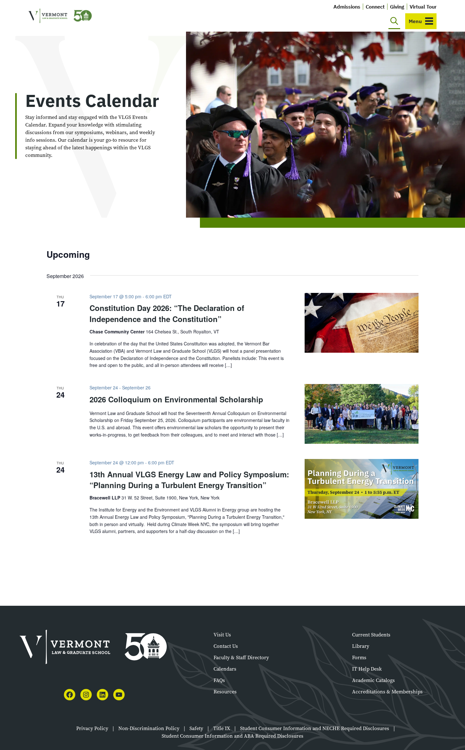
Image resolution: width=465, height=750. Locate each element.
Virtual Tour (423, 6)
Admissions (346, 6)
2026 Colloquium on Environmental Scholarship (176, 399)
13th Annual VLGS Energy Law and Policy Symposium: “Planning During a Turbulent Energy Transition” (189, 479)
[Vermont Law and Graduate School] (60, 16)
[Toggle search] (394, 21)
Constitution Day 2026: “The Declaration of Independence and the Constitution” (167, 313)
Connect (375, 6)
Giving (397, 6)
